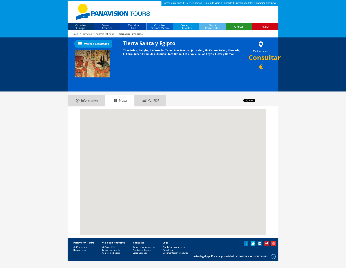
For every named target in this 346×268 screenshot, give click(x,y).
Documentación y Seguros (175, 252)
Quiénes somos (193, 3)
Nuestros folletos (244, 3)
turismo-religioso (105, 33)
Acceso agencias (173, 3)
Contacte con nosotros (144, 247)
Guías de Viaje (212, 3)
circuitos (87, 33)
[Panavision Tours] (113, 11)
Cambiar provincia (266, 3)
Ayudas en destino (142, 250)
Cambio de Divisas (111, 252)
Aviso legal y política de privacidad (213, 256)
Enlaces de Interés (111, 250)
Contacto (227, 3)
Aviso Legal (168, 250)
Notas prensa (79, 250)
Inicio (75, 33)
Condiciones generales (174, 247)
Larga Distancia (140, 252)
